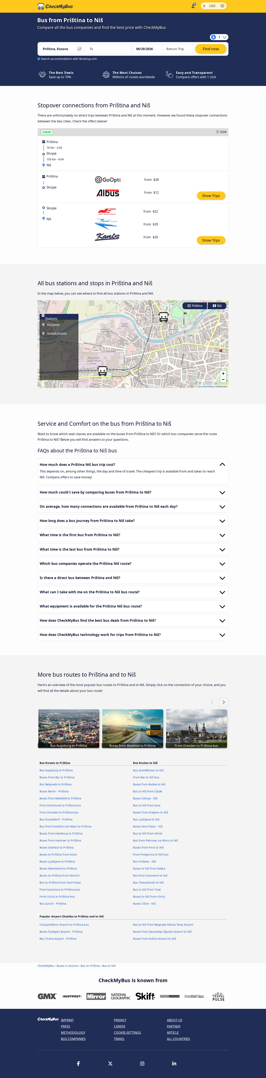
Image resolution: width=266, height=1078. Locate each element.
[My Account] (192, 6)
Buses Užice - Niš (144, 903)
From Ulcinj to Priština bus (57, 896)
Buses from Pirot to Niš (148, 847)
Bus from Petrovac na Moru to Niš (155, 840)
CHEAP (46, 132)
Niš (219, 306)
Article (173, 1032)
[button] (163, 317)
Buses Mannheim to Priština (58, 868)
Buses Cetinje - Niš (145, 798)
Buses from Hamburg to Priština (61, 833)
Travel (119, 1039)
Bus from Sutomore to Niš (150, 875)
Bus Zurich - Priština (53, 903)
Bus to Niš (109, 966)
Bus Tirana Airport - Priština (58, 938)
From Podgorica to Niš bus (150, 854)
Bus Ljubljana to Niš (146, 819)
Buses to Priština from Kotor (58, 854)
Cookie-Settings (127, 1032)
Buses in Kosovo (67, 966)
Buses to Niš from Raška (149, 868)
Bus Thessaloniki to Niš (148, 882)
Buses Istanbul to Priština (56, 847)
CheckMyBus (46, 966)
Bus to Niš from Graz (146, 805)
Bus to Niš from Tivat (147, 889)
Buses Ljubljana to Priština (57, 861)
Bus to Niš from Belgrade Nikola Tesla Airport (163, 924)
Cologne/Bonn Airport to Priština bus (64, 924)
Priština (196, 306)
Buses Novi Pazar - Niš (148, 826)
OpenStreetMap (206, 386)
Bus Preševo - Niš (144, 861)
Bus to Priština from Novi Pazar (60, 882)
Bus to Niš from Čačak (147, 791)
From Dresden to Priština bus (59, 812)
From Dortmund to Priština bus (60, 805)
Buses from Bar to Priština (57, 777)
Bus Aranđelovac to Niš (148, 770)
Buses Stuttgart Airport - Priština (61, 931)
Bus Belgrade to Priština (55, 784)
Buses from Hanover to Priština (60, 840)
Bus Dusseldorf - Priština (56, 819)
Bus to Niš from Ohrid (147, 833)
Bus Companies (73, 1039)
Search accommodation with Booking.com (69, 59)
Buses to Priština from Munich (60, 875)
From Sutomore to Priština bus (60, 889)
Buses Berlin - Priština (54, 791)
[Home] (55, 6)
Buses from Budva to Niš (149, 784)
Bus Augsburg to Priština (56, 770)
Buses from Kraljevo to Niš (150, 812)
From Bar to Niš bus (146, 777)
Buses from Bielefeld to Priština (60, 798)
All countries (178, 1039)
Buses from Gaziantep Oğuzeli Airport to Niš (162, 931)
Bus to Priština (90, 966)
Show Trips (211, 195)
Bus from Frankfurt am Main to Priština (65, 826)
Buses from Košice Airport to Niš (154, 938)
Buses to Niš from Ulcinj (149, 896)
